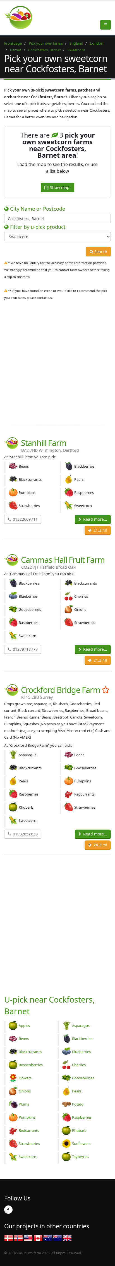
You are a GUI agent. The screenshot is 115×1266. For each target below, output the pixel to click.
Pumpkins (27, 1117)
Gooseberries (83, 1077)
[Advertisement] (57, 361)
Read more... (94, 519)
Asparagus (81, 1025)
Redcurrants (29, 1130)
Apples (24, 1025)
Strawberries (29, 1143)
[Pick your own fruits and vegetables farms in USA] (28, 1238)
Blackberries (82, 1038)
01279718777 (25, 649)
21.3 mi (99, 660)
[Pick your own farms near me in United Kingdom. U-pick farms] (21, 17)
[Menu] (105, 25)
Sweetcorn (27, 1156)
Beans (24, 1038)
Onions (25, 1091)
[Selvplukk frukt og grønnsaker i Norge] (18, 1238)
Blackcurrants (30, 1051)
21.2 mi (99, 530)
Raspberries (82, 1117)
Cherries (79, 1064)
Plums (24, 1104)
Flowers (25, 1077)
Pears (76, 1091)
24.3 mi (99, 844)
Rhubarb (79, 1130)
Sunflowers (81, 1143)
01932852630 (25, 834)
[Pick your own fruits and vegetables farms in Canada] (37, 1238)
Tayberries (80, 1156)
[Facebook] (8, 1209)
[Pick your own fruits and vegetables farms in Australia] (47, 1238)
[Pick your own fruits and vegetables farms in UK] (67, 1238)
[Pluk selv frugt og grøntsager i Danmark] (8, 1238)
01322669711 (25, 519)
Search (100, 251)
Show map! (60, 187)
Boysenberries (31, 1064)
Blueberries (81, 1051)
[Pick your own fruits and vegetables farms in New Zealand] (57, 1238)
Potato (77, 1104)
